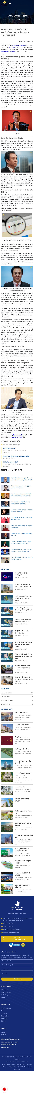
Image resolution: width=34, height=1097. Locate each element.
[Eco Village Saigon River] (7, 753)
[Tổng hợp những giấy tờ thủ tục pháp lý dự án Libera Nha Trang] (7, 657)
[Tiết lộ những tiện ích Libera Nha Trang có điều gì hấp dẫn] (7, 611)
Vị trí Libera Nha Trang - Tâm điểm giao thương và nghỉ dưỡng (23, 598)
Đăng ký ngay (18, 979)
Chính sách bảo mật (22, 1061)
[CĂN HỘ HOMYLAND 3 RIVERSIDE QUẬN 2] (7, 852)
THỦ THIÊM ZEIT (20, 786)
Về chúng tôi (4, 990)
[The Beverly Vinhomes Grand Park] (7, 815)
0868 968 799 (18, 940)
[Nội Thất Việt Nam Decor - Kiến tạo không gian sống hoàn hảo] (7, 669)
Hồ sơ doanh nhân (20, 19)
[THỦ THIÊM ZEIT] (7, 790)
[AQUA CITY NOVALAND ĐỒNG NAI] (7, 889)
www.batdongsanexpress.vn (11, 932)
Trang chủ (11, 19)
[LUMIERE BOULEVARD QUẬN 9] (7, 803)
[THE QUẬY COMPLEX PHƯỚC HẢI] (7, 576)
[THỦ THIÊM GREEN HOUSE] (7, 777)
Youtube (3, 1034)
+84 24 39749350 (8, 923)
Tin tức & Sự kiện (17, 692)
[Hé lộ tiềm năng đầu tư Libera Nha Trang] (7, 634)
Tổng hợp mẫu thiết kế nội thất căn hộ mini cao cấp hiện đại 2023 (24, 679)
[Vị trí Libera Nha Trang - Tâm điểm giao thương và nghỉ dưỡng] (7, 599)
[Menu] (10, 2)
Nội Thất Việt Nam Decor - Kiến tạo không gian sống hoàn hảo (23, 668)
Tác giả (7, 1061)
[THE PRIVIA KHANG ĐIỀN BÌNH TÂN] (7, 765)
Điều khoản (13, 1061)
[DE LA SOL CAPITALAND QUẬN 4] (7, 877)
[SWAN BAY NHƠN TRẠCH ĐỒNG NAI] (7, 865)
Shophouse (4, 1018)
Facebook (4, 1032)
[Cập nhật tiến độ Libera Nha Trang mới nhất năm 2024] (7, 622)
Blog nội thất (17, 704)
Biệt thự (3, 1011)
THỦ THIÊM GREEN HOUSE (23, 773)
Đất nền (3, 1021)
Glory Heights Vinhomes (22, 737)
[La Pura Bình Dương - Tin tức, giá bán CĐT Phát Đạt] (7, 588)
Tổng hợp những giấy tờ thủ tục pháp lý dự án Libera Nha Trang (23, 656)
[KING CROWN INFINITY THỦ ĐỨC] (7, 839)
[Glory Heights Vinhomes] (7, 741)
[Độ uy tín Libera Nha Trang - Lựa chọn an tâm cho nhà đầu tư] (7, 646)
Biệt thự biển (5, 1016)
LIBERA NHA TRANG (21, 712)
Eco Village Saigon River (22, 749)
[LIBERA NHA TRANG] (7, 716)
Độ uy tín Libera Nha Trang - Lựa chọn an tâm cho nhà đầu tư (23, 644)
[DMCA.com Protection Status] (23, 944)
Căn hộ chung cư (6, 1008)
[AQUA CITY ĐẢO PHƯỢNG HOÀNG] (7, 827)
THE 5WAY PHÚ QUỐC (22, 724)
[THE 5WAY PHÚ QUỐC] (7, 728)
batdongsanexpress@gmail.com (12, 929)
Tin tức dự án (17, 696)
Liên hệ (3, 997)
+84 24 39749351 (8, 926)
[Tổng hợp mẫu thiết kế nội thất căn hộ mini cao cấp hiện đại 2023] (7, 680)
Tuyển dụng (4, 995)
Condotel (4, 1013)
